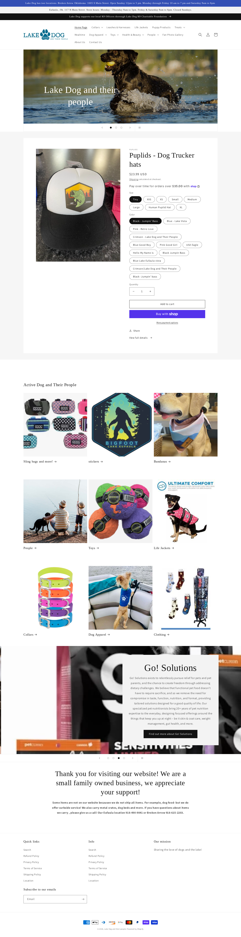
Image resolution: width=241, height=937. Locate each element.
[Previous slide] (102, 127)
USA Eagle (192, 244)
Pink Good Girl (168, 244)
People (28, 548)
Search (27, 849)
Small (175, 199)
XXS (149, 199)
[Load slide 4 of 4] (124, 758)
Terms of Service (32, 868)
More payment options (167, 322)
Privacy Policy (31, 862)
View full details (138, 337)
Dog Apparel (97, 634)
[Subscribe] (83, 899)
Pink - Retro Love (143, 229)
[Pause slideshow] (139, 127)
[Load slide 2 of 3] (116, 127)
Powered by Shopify (135, 929)
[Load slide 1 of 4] (108, 758)
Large (136, 207)
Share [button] (136, 330)
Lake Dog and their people (115, 929)
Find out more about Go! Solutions (169, 734)
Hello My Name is (143, 252)
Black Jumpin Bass (174, 252)
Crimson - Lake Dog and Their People (155, 236)
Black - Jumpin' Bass (145, 221)
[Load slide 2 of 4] (113, 758)
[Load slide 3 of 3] (121, 127)
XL (181, 207)
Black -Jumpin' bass (145, 276)
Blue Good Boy (142, 244)
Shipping (133, 179)
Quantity (133, 284)
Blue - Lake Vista (177, 221)
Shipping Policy (32, 874)
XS (161, 199)
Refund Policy (31, 856)
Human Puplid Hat (160, 207)
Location (28, 880)
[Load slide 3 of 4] (118, 758)
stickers (94, 461)
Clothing (160, 634)
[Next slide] (130, 127)
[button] (96, 27)
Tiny (135, 199)
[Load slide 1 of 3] (110, 127)
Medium (192, 199)
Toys (92, 548)
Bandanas (160, 461)
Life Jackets (162, 548)
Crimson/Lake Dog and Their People (155, 268)
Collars (28, 634)
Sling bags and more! (38, 461)
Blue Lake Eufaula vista (147, 260)
